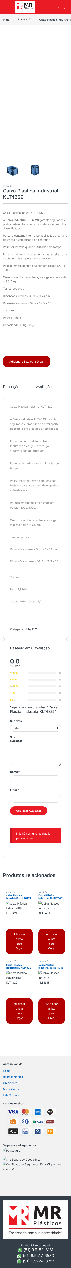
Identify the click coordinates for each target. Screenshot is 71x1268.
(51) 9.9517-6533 (38, 1255)
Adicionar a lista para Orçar (26, 361)
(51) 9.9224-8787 (38, 1261)
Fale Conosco (11, 1095)
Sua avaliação (16, 738)
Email (15, 790)
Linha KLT (24, 19)
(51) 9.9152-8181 (38, 1250)
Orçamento (10, 1083)
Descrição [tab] (11, 387)
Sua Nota (16, 721)
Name (15, 771)
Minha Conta (11, 1089)
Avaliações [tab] (44, 387)
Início (6, 19)
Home (6, 1070)
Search (57, 7)
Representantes (13, 1076)
